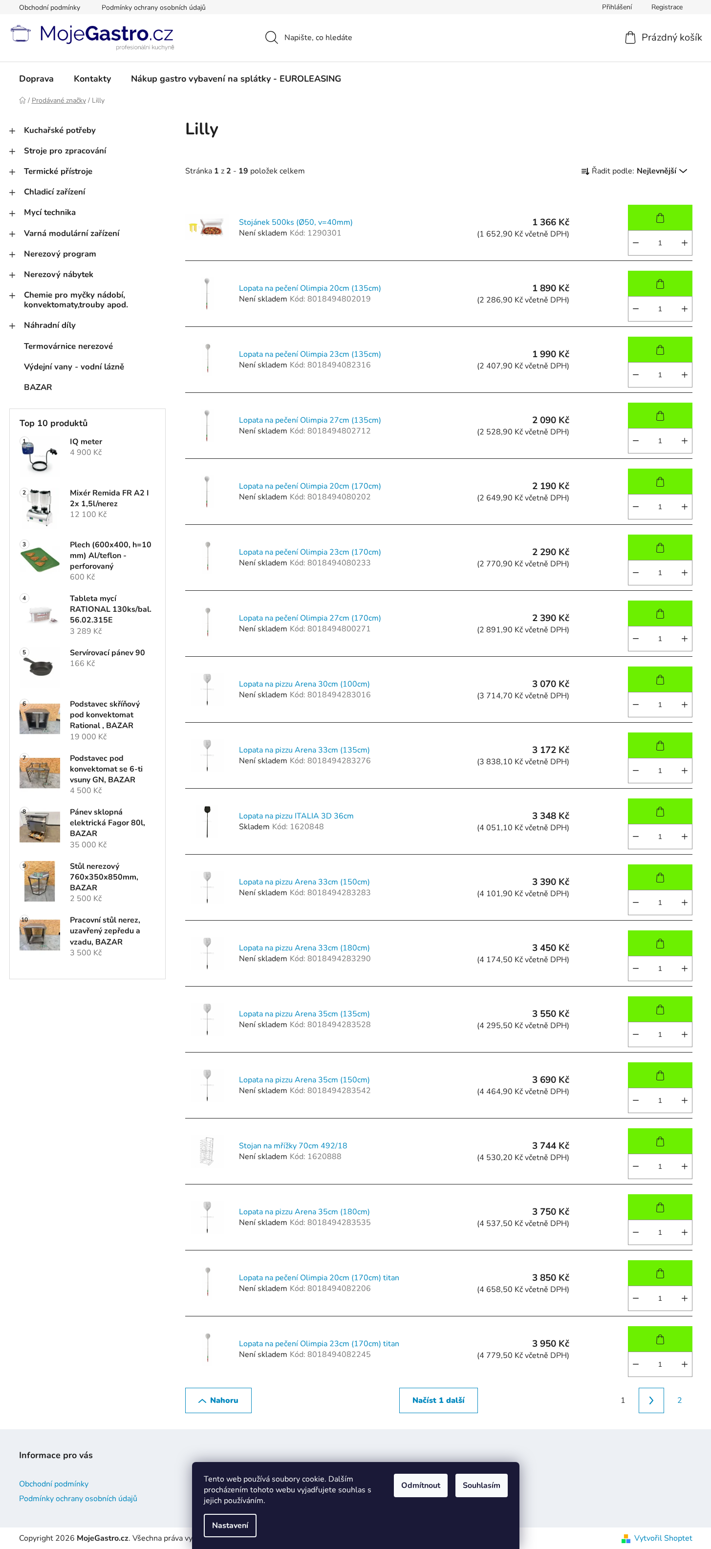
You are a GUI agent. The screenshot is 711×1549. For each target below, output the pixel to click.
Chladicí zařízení (54, 191)
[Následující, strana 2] (651, 1400)
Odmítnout (420, 1485)
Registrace (667, 7)
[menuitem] (36, 78)
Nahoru (224, 1400)
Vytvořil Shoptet (663, 1538)
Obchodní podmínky (49, 7)
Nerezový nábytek (58, 274)
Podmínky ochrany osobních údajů (154, 7)
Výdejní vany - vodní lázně (74, 366)
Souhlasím (481, 1485)
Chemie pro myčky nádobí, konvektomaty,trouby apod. (76, 299)
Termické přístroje (58, 171)
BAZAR (38, 387)
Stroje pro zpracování (65, 150)
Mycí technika (50, 212)
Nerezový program (60, 253)
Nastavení (230, 1525)
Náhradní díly (50, 325)
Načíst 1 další (438, 1400)
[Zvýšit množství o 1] (684, 243)
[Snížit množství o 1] (635, 243)
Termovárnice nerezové (68, 346)
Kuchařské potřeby (60, 130)
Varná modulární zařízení (71, 233)
